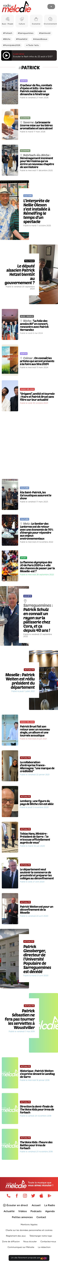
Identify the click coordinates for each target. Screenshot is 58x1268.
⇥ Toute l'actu (32, 45)
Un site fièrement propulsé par (26, 1258)
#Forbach (7, 33)
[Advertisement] (29, 445)
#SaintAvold (44, 33)
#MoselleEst (21, 39)
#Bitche (6, 39)
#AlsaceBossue (40, 39)
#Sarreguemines (25, 33)
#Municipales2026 (11, 45)
